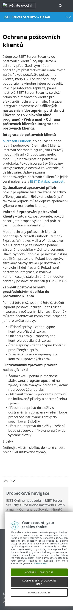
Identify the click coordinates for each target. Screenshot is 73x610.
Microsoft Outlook (17, 141)
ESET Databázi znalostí (47, 181)
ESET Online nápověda (23, 500)
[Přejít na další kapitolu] (13, 481)
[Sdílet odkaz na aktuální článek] (46, 468)
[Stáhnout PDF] (55, 468)
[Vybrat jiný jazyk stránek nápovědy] (68, 6)
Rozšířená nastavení (38, 505)
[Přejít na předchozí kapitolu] (6, 481)
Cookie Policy (39, 567)
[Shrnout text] (64, 468)
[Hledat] (61, 6)
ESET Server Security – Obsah (27, 17)
